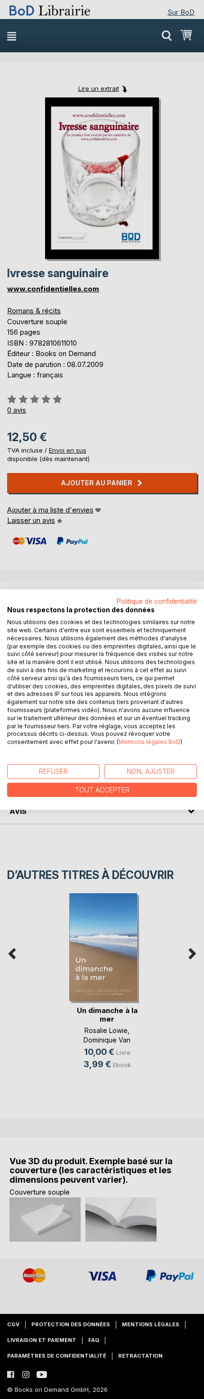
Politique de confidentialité (157, 601)
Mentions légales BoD (149, 741)
